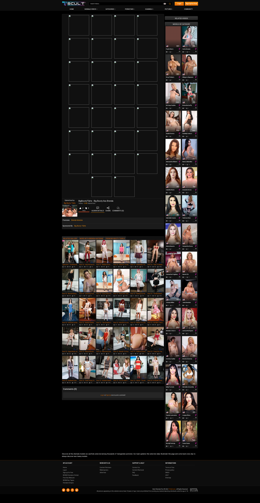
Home (72, 9)
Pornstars (129, 9)
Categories (110, 9)
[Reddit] (76, 490)
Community (188, 9)
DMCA (167, 472)
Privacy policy (169, 470)
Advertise (103, 472)
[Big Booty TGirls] (69, 211)
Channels (148, 9)
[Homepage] (74, 3)
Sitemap (168, 478)
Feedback (135, 475)
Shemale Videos (90, 9)
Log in (102, 395)
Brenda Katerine (77, 220)
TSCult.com (172, 489)
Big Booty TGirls (69, 203)
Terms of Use (169, 467)
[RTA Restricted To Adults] (194, 490)
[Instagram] (68, 490)
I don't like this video (86, 208)
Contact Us (136, 467)
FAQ (133, 472)
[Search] (170, 4)
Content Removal (138, 470)
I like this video (80, 208)
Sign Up (108, 395)
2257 (167, 475)
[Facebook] (72, 490)
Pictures (168, 9)
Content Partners (105, 467)
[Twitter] (63, 490)
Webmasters (104, 470)
